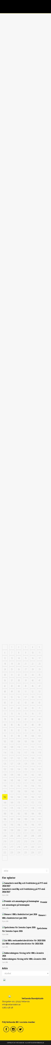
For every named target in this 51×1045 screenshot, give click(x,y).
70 (32, 708)
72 (5, 713)
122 (18, 758)
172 (32, 802)
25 (12, 669)
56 (19, 697)
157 (11, 791)
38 (19, 680)
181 (11, 813)
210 (4, 841)
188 (18, 819)
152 (18, 785)
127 (11, 763)
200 (18, 830)
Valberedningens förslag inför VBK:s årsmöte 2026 (24, 958)
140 (18, 774)
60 (5, 702)
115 (11, 752)
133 (11, 769)
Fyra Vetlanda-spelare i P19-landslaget (25, 173)
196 (32, 824)
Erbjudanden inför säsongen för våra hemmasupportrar (25, 484)
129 (25, 763)
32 (19, 674)
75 (26, 713)
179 (39, 808)
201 (25, 830)
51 (26, 691)
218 (18, 846)
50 (19, 691)
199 (11, 830)
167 (39, 796)
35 (39, 674)
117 (25, 752)
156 (4, 791)
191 (39, 819)
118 (32, 752)
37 (12, 680)
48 (5, 691)
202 (32, 830)
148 (32, 780)
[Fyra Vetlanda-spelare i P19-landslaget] (25, 155)
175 (11, 808)
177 (25, 808)
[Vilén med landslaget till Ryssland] (25, 399)
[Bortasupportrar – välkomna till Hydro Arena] (25, 530)
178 (32, 808)
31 (12, 674)
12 (5, 658)
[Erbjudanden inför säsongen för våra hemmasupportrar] (25, 461)
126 (4, 763)
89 (39, 724)
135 (25, 769)
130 (32, 763)
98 (19, 735)
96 (5, 735)
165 (25, 796)
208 (32, 835)
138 (4, 774)
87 (26, 724)
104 (18, 741)
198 (4, 830)
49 (12, 691)
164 (18, 796)
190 (32, 819)
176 (18, 808)
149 (39, 780)
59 (39, 697)
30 (5, 674)
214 (32, 841)
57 (26, 697)
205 (11, 835)
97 (12, 735)
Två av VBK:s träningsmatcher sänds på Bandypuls (25, 231)
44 (19, 685)
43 (12, 685)
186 (4, 819)
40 (32, 680)
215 (39, 841)
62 (19, 702)
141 (25, 774)
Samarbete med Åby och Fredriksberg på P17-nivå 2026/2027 (23, 890)
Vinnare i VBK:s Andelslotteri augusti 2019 (25, 359)
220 (32, 846)
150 (4, 785)
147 (25, 780)
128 (18, 763)
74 (19, 713)
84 (5, 724)
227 (39, 852)
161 (39, 791)
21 (26, 663)
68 (19, 708)
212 (18, 841)
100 (32, 735)
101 (39, 735)
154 (32, 785)
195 (25, 824)
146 (18, 780)
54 (5, 697)
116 (18, 752)
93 (26, 730)
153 (25, 785)
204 (4, 835)
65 (39, 702)
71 (39, 708)
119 (39, 752)
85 (12, 724)
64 (32, 702)
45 (26, 685)
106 (32, 741)
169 (11, 802)
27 (26, 669)
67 (12, 708)
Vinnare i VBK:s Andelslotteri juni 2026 (24, 916)
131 (39, 763)
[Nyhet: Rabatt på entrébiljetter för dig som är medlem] (25, 597)
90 (5, 730)
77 (39, 713)
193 (11, 824)
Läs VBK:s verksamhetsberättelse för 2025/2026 (22, 943)
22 (32, 663)
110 (18, 747)
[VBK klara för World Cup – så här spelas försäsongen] (25, 277)
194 (18, 824)
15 (26, 658)
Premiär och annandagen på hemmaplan (24, 903)
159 (25, 791)
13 (12, 658)
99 (26, 735)
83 (39, 719)
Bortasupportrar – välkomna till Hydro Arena (25, 551)
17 (39, 658)
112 (32, 747)
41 (39, 680)
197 (39, 824)
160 (32, 791)
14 (19, 658)
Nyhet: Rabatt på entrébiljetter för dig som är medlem (25, 617)
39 (26, 680)
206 (18, 835)
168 (4, 802)
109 (11, 747)
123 (25, 758)
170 (18, 802)
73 (12, 713)
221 (39, 846)
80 (19, 719)
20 (19, 663)
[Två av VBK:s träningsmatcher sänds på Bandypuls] (25, 210)
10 (32, 652)
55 (12, 697)
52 (32, 691)
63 (26, 702)
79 (12, 719)
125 (39, 758)
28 (32, 669)
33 (26, 674)
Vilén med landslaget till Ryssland (25, 420)
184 (32, 813)
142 (32, 774)
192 (4, 824)
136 (32, 769)
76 (32, 713)
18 (5, 663)
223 (11, 852)
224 (18, 852)
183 (25, 813)
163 (11, 796)
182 (18, 813)
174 (4, 808)
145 (11, 780)
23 (39, 663)
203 (39, 830)
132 (4, 769)
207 (25, 835)
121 (11, 758)
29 (39, 669)
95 (39, 730)
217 (11, 846)
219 (25, 846)
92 (19, 730)
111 (25, 747)
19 (12, 663)
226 (32, 852)
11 (39, 652)
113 (39, 747)
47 (39, 685)
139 (11, 774)
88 (32, 724)
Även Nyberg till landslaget (25, 55)
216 (4, 846)
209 (39, 835)
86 (19, 724)
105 (25, 741)
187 (11, 819)
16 (32, 658)
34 (32, 674)
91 (12, 730)
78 (5, 719)
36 (5, 680)
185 (39, 813)
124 (32, 758)
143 (39, 774)
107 (39, 741)
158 (18, 791)
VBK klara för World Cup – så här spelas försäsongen (25, 299)
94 (32, 730)
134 (18, 769)
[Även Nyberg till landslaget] (25, 34)
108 (4, 747)
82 (32, 719)
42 (5, 685)
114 (4, 752)
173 (39, 802)
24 (5, 669)
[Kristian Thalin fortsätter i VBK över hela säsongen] (25, 96)
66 (5, 708)
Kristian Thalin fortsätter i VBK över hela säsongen (25, 116)
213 (25, 841)
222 (4, 852)
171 (25, 802)
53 (39, 691)
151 (11, 785)
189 (25, 819)
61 (12, 702)
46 (32, 685)
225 (25, 852)
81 (26, 719)
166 (32, 796)
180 (4, 813)
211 (11, 841)
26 (19, 669)
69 (26, 708)
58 (32, 697)
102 (4, 741)
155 (39, 785)
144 (4, 780)
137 (39, 769)
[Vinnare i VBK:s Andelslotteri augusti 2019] (25, 341)
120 (4, 758)
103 (11, 741)
